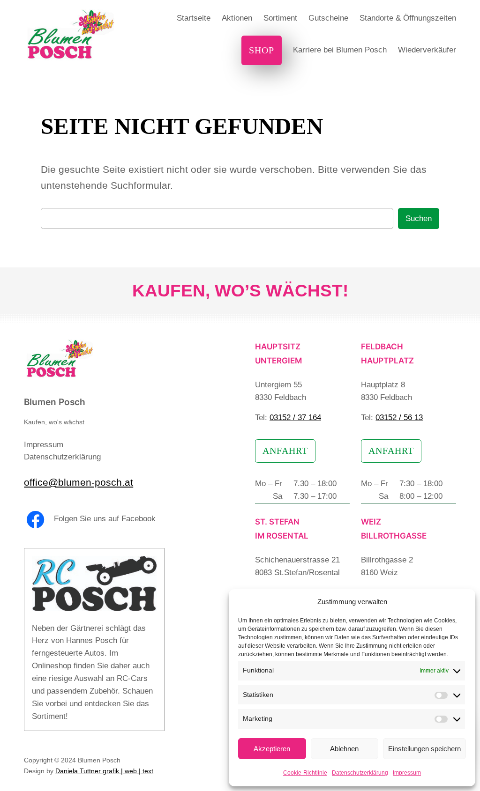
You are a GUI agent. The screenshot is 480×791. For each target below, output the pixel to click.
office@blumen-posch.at (78, 482)
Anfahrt (285, 450)
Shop (261, 50)
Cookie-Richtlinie (305, 772)
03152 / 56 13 (399, 417)
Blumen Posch (54, 402)
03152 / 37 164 (295, 417)
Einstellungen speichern (424, 749)
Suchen (418, 218)
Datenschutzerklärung (360, 772)
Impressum (407, 772)
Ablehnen (344, 749)
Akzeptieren (272, 749)
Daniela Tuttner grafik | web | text (104, 771)
